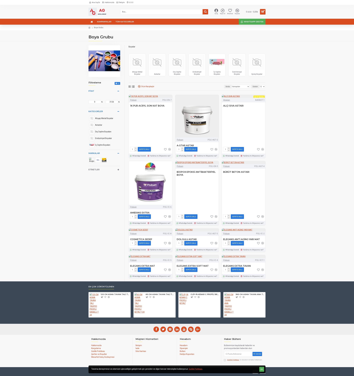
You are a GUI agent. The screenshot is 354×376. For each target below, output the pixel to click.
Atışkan (226, 100)
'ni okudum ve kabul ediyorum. (244, 360)
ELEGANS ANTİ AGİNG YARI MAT (241, 239)
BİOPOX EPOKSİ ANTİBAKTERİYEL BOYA (196, 173)
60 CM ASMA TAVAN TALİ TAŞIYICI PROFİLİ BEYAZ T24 (160, 294)
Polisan (133, 100)
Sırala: (228, 87)
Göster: (255, 87)
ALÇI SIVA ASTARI (233, 105)
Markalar (94, 153)
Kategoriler (95, 111)
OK (262, 369)
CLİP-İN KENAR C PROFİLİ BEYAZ (205, 294)
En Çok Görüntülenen (101, 287)
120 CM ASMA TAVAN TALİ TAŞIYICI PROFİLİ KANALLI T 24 (115, 294)
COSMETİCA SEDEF (141, 239)
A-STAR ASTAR (185, 145)
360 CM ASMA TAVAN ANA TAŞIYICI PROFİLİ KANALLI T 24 (249, 294)
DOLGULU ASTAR (187, 239)
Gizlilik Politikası (195, 369)
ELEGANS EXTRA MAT (142, 266)
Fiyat (91, 91)
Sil (118, 83)
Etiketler (94, 169)
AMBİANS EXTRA (139, 212)
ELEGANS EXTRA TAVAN (237, 266)
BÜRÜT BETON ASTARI (236, 172)
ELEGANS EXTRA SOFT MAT (193, 266)
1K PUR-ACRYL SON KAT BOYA (147, 105)
